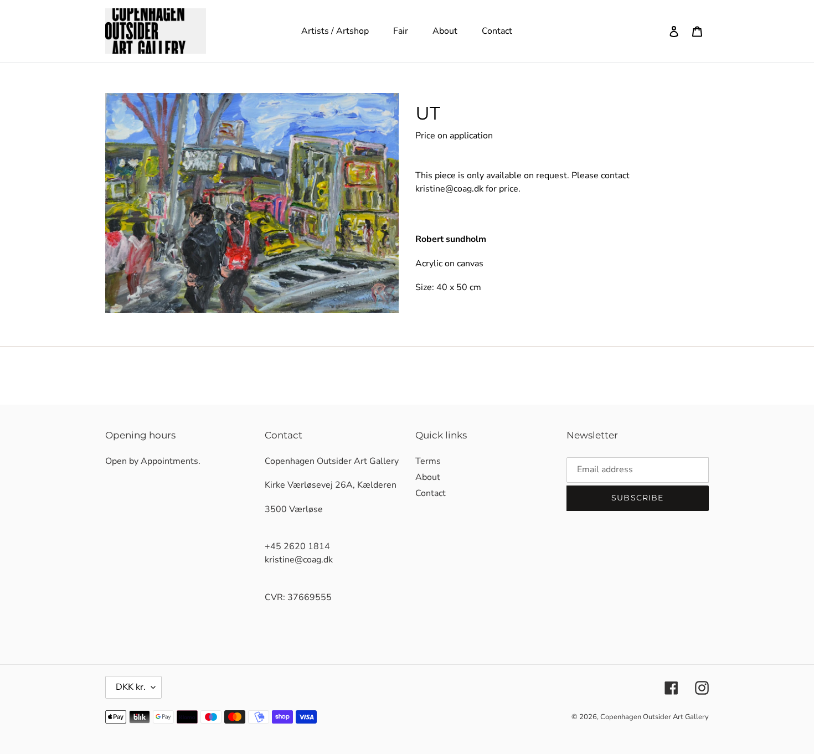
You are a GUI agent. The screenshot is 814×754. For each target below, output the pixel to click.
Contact (430, 493)
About (427, 477)
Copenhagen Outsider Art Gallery (654, 717)
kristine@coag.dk (449, 189)
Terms (428, 461)
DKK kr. (131, 687)
